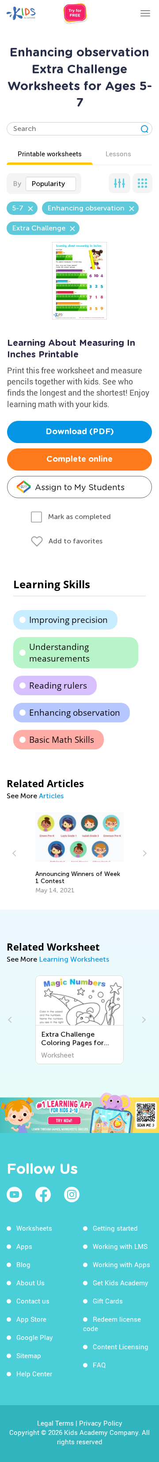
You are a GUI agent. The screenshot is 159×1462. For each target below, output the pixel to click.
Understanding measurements (59, 652)
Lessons (118, 153)
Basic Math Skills (61, 739)
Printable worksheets (50, 153)
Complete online (79, 460)
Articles (51, 796)
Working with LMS (120, 1246)
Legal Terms (55, 1422)
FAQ (99, 1364)
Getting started (115, 1228)
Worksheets (34, 1228)
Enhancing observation (74, 712)
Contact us (32, 1300)
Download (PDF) (79, 432)
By (17, 183)
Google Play (34, 1337)
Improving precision (68, 620)
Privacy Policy (100, 1422)
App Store (31, 1319)
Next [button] (143, 853)
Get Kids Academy (120, 1282)
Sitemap (28, 1355)
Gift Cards (108, 1300)
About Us (30, 1282)
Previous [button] (15, 853)
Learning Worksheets (74, 959)
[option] (79, 853)
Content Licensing (120, 1346)
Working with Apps (121, 1264)
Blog (23, 1264)
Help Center (34, 1373)
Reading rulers (58, 685)
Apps (24, 1246)
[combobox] (51, 184)
